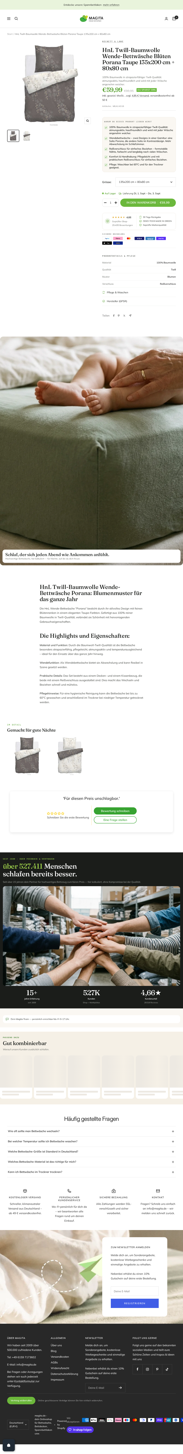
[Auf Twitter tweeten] (124, 315)
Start (10, 34)
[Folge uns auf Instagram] (147, 1369)
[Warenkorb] (174, 18)
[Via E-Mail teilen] (130, 315)
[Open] (9, 1445)
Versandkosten (60, 1356)
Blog (53, 1351)
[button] (71, 1420)
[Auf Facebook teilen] (114, 315)
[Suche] (16, 18)
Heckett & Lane (112, 41)
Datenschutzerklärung (64, 1374)
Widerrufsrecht (60, 1368)
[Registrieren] (120, 1387)
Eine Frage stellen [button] (115, 820)
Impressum (57, 1379)
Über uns (56, 1345)
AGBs (54, 1362)
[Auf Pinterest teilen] (119, 315)
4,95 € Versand (140, 95)
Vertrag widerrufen (21, 1400)
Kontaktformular (24, 1381)
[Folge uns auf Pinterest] (157, 1369)
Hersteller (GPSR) (117, 301)
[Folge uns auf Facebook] (137, 1369)
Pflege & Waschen (117, 292)
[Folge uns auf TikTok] (167, 1369)
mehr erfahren (111, 4)
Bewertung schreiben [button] (115, 811)
